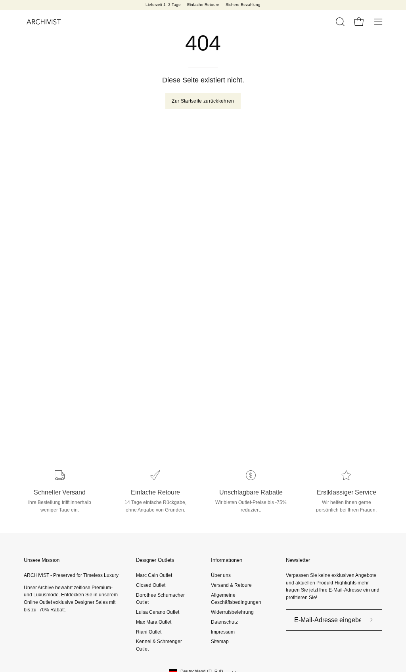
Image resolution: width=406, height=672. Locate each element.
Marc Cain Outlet (154, 575)
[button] (339, 21)
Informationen (226, 560)
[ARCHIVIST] (43, 22)
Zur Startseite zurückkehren (203, 101)
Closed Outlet (150, 585)
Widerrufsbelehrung (232, 612)
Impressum (223, 631)
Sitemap (220, 641)
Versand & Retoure (231, 585)
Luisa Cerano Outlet (157, 612)
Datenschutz (224, 622)
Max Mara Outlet (153, 622)
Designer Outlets (155, 560)
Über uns (221, 575)
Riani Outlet (148, 631)
